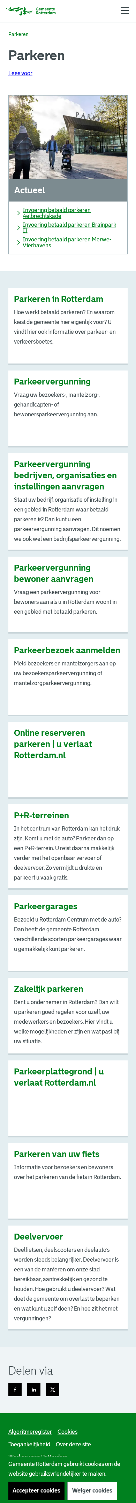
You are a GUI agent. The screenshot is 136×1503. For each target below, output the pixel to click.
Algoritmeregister (30, 1432)
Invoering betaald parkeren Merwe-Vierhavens (67, 242)
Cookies (67, 1432)
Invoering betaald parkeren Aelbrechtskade (57, 213)
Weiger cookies (92, 1491)
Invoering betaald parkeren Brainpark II (69, 228)
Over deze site (73, 1444)
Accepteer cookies (36, 1491)
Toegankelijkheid (29, 1444)
